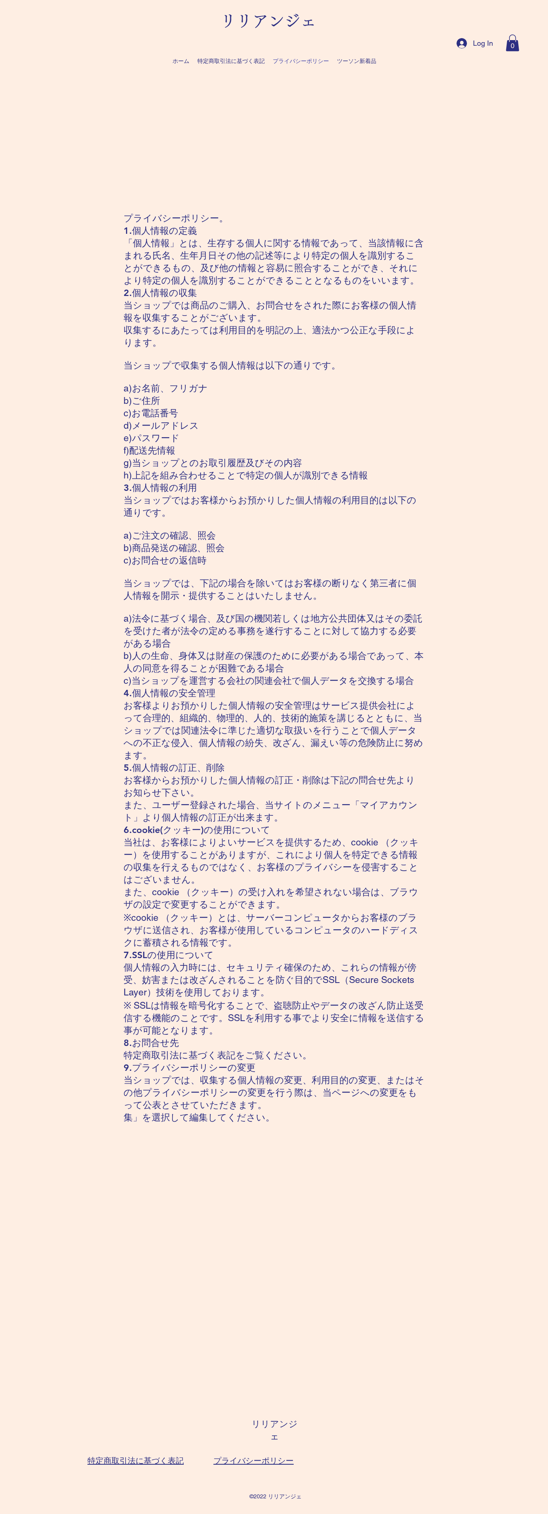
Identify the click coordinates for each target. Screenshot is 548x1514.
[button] (512, 42)
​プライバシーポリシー (253, 1460)
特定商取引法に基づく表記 (135, 1460)
